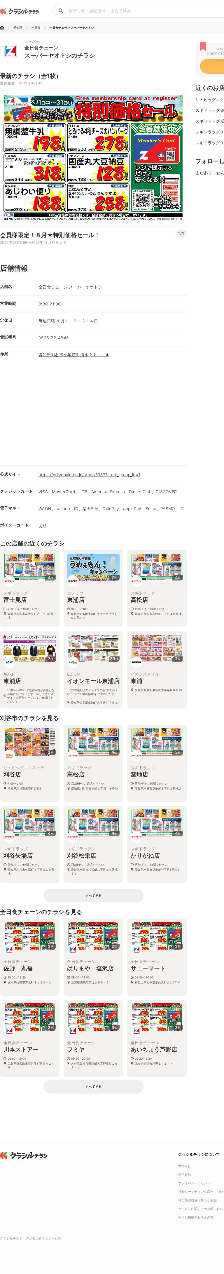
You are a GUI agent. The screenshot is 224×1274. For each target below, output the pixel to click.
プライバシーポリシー (194, 1183)
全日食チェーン (41, 48)
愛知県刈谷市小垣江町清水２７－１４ (73, 354)
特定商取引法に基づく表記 (197, 1200)
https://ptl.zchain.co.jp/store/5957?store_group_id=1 (89, 474)
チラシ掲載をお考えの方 (196, 1217)
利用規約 (184, 1175)
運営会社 (184, 1166)
